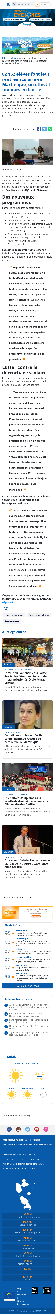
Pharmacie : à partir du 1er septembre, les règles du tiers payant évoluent (33, 960)
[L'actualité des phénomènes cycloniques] (14, 20)
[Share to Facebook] (39, 129)
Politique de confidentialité (15, 1163)
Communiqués (25, 1144)
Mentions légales (36, 1163)
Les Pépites (38, 1144)
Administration (9, 1168)
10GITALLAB (41, 1311)
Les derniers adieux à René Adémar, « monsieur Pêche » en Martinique (31, 934)
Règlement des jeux (26, 1168)
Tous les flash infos (27, 986)
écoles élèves (12, 621)
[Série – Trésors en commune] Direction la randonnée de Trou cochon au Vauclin (33, 952)
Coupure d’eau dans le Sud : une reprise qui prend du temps (32, 968)
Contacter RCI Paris (11, 1159)
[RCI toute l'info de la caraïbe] (9, 4)
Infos (4, 1139)
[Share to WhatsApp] (50, 129)
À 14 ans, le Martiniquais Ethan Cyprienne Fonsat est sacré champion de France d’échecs (33, 977)
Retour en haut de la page (19, 897)
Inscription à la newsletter (28, 1139)
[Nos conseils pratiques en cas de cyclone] (40, 20)
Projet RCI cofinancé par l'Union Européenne (20, 1296)
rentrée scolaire (14, 615)
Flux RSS (48, 1144)
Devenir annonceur (30, 1159)
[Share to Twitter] (44, 129)
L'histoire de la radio (11, 1154)
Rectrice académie (39, 615)
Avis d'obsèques (10, 1144)
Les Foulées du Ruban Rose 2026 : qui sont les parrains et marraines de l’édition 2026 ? (33, 943)
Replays (11, 1139)
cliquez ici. (8, 602)
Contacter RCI (28, 1154)
